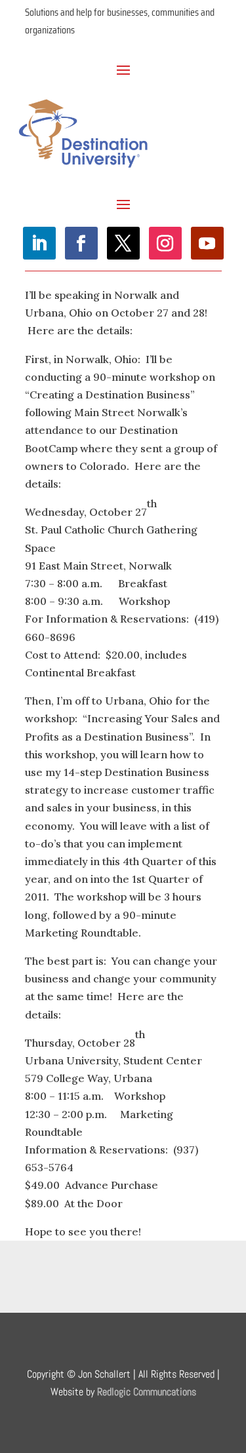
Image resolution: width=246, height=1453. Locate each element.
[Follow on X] (123, 243)
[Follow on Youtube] (207, 243)
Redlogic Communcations (146, 1392)
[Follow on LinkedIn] (39, 243)
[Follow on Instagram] (165, 243)
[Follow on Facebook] (81, 243)
